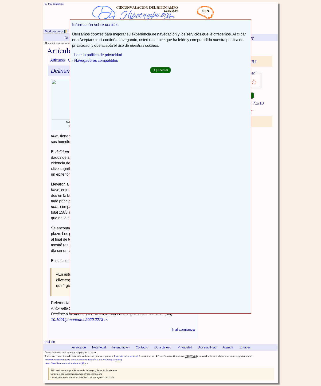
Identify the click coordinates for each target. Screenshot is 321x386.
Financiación (120, 347)
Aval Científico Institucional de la (65, 363)
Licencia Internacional (126, 356)
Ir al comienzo (183, 330)
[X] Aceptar (160, 70)
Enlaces (245, 347)
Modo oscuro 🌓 (56, 31)
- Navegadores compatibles (95, 60)
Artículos (57, 60)
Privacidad (185, 347)
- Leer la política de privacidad (97, 55)
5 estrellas (254, 81)
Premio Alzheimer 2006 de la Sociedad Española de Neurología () (83, 359)
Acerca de (79, 347)
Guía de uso (162, 347)
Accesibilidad (207, 347)
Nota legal (99, 347)
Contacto (142, 347)
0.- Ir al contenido (54, 4)
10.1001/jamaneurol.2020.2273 (77, 320)
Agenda (228, 347)
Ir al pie (50, 342)
